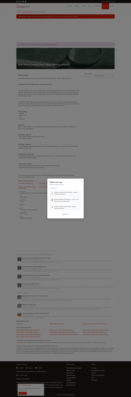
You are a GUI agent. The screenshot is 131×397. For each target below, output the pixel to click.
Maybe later (65, 214)
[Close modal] (81, 181)
